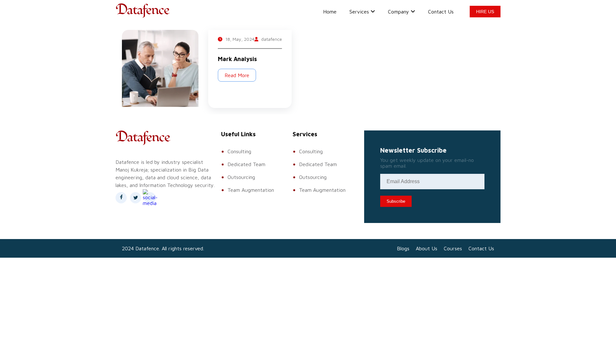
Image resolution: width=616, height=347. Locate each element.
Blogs (403, 248)
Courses (453, 248)
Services (359, 11)
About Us (426, 248)
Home (330, 11)
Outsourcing (241, 177)
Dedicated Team (246, 164)
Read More (237, 75)
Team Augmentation (250, 190)
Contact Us (441, 11)
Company (398, 11)
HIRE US (485, 11)
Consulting (239, 151)
